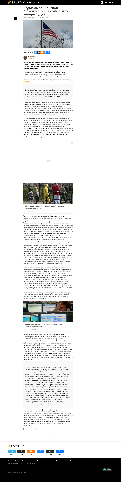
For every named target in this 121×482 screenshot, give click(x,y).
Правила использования (28, 461)
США (33, 429)
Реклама (22, 463)
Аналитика (103, 446)
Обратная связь (30, 463)
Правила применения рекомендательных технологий (90, 461)
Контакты (17, 461)
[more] (70, 211)
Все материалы (31, 58)
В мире (49, 446)
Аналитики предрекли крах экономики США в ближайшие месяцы (44, 325)
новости (34, 446)
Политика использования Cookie (65, 461)
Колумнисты (27, 429)
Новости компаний (13, 463)
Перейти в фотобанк (44, 49)
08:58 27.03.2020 (28, 18)
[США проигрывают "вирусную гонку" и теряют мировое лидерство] (48, 193)
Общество (64, 446)
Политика (42, 446)
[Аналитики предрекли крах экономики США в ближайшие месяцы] (48, 311)
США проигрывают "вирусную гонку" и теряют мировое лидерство (44, 207)
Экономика (56, 446)
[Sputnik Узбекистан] (17, 4)
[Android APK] (107, 469)
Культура (80, 446)
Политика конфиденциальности (45, 461)
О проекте (10, 461)
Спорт (86, 446)
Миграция (72, 446)
